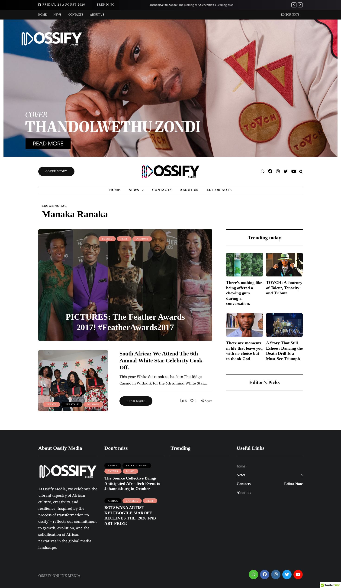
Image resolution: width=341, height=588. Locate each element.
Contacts (75, 14)
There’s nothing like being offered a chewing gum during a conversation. (244, 293)
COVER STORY (56, 171)
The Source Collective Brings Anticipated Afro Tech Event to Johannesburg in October (132, 483)
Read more (136, 401)
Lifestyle (72, 404)
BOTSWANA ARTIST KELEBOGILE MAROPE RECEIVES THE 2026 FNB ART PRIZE (130, 515)
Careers (132, 500)
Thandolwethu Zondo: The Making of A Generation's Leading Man (168, 5)
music (130, 471)
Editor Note (290, 14)
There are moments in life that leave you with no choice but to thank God (244, 351)
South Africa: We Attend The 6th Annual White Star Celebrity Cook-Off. (161, 361)
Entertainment (137, 465)
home (42, 14)
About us (97, 14)
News (57, 14)
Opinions (142, 238)
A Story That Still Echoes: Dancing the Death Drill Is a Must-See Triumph (284, 351)
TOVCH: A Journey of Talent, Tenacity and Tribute (284, 287)
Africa (113, 465)
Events (107, 238)
